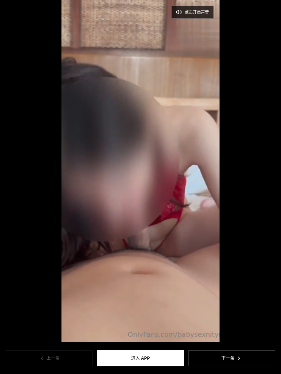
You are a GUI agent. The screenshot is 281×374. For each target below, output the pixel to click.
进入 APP (140, 358)
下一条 (228, 358)
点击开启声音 (197, 12)
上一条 (53, 358)
